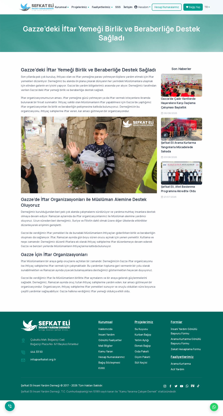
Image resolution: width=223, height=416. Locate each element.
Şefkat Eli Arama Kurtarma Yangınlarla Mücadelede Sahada (178, 147)
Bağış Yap (194, 7)
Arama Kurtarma (181, 363)
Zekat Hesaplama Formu (186, 349)
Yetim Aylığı (142, 340)
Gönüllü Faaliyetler (110, 340)
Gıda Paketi (142, 351)
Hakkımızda (105, 329)
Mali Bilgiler (105, 345)
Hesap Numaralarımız (166, 7)
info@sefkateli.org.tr (43, 359)
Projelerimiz (79, 7)
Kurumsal (60, 7)
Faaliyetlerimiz (101, 7)
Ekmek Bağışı (143, 345)
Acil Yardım (177, 369)
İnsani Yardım (106, 334)
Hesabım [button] (143, 7)
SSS (117, 7)
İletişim (128, 7)
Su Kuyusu (141, 329)
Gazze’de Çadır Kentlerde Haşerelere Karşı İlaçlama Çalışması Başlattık (178, 103)
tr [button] (206, 7)
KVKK (101, 368)
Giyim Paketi (142, 357)
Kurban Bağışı (143, 334)
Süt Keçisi (141, 362)
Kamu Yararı (105, 351)
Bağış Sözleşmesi (109, 362)
